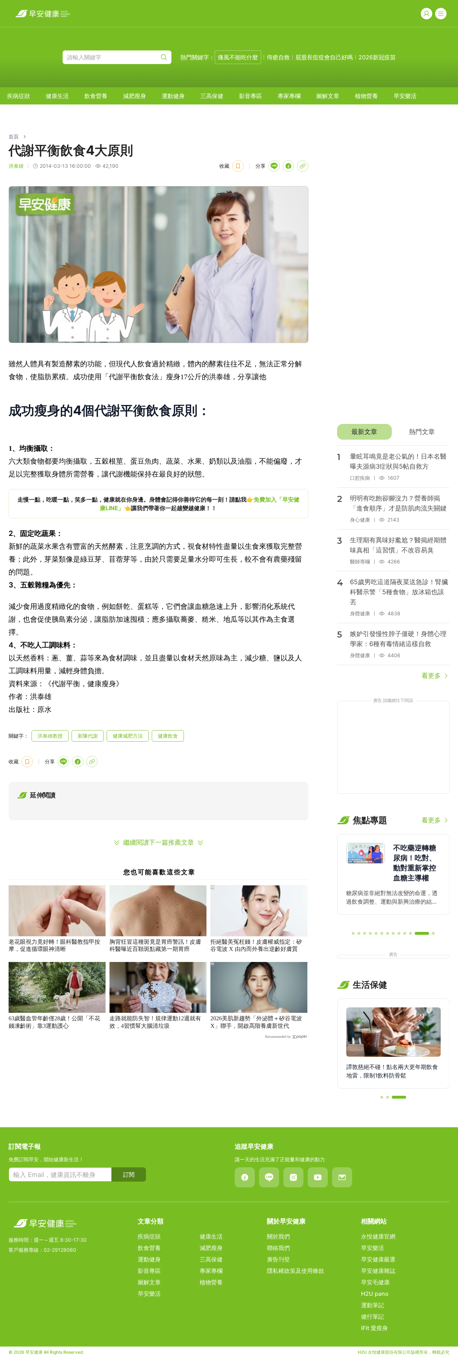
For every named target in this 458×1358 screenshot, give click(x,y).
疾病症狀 (18, 95)
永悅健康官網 (378, 1236)
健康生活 (57, 95)
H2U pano (375, 1293)
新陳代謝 (88, 736)
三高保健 (211, 95)
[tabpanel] (393, 563)
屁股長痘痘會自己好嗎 (324, 57)
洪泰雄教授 (50, 736)
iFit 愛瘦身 (374, 1328)
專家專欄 (289, 95)
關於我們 (278, 1236)
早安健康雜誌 (378, 1270)
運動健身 (173, 95)
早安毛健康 (375, 1282)
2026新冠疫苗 (377, 57)
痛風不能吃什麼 (238, 57)
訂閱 (129, 1174)
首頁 (14, 136)
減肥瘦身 (134, 95)
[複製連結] (302, 166)
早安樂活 (405, 95)
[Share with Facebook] (288, 166)
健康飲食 (168, 736)
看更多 (431, 675)
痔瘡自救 (278, 57)
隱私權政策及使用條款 (295, 1270)
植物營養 (366, 95)
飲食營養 (95, 95)
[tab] (364, 432)
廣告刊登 (278, 1259)
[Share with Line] (274, 166)
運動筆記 (372, 1305)
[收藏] (238, 166)
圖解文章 (327, 95)
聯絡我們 (278, 1247)
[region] (158, 503)
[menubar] (212, 95)
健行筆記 (372, 1316)
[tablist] (393, 432)
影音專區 (250, 95)
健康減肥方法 (128, 736)
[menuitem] (18, 95)
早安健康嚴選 (378, 1259)
